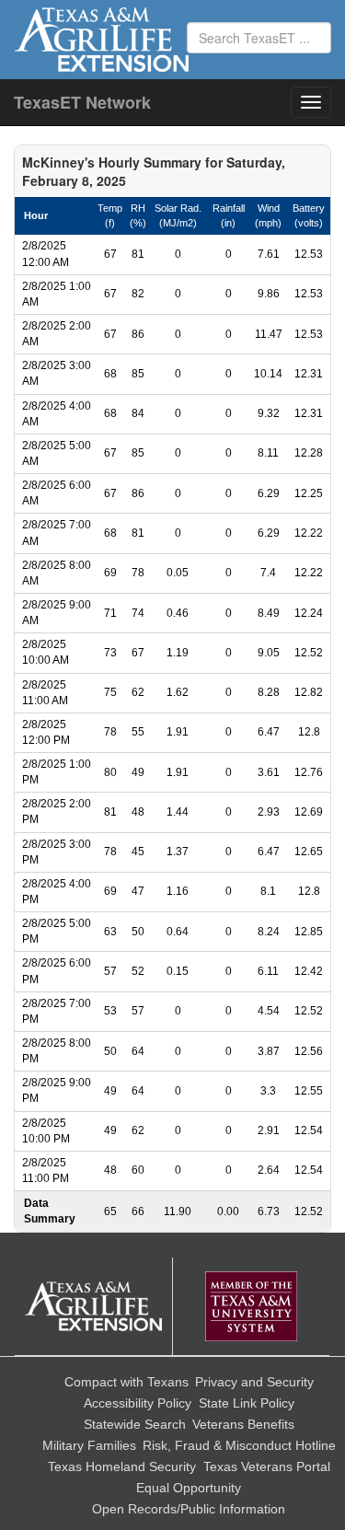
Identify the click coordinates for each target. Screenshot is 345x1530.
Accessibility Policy (137, 1403)
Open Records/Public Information (188, 1508)
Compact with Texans (126, 1381)
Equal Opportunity (188, 1487)
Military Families (89, 1445)
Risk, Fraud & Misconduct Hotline (239, 1445)
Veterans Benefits (243, 1424)
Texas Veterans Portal (266, 1466)
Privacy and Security (254, 1381)
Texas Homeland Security (122, 1466)
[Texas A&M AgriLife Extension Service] (94, 1307)
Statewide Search (135, 1424)
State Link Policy (246, 1403)
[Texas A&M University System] (251, 1307)
